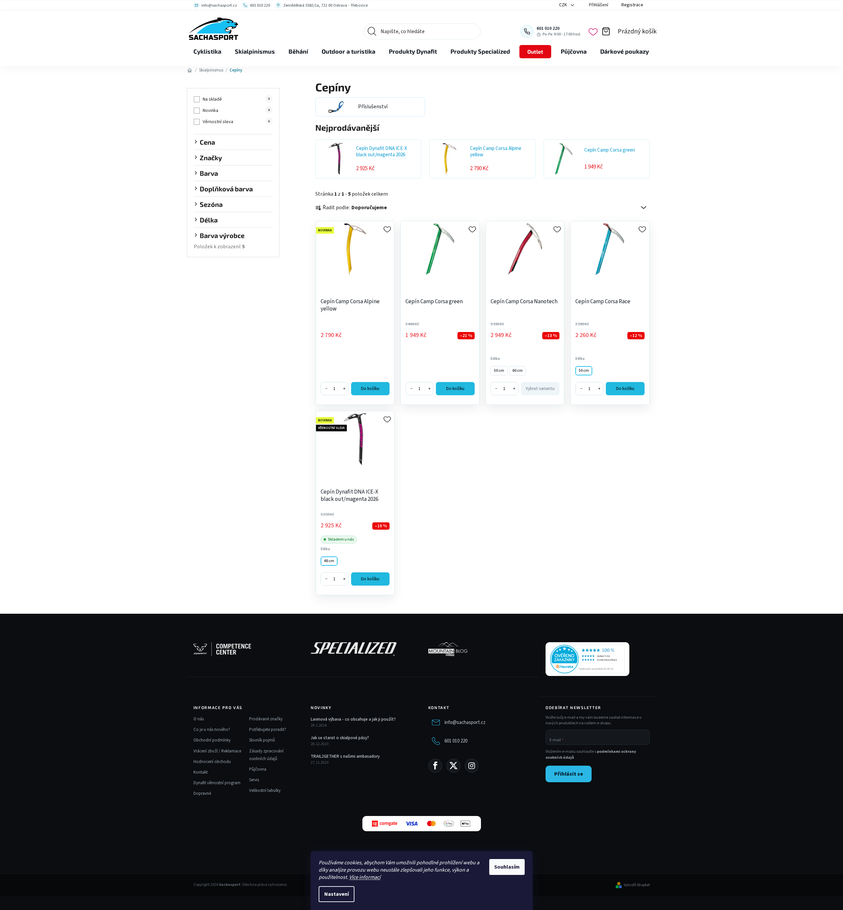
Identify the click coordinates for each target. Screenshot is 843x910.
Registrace (632, 5)
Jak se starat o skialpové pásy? (340, 738)
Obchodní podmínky (212, 740)
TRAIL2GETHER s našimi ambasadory (345, 756)
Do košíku (370, 389)
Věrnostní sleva (236, 122)
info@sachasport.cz (465, 722)
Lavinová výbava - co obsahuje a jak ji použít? (353, 719)
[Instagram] (472, 766)
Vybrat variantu (540, 389)
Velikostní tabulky (265, 790)
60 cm (517, 370)
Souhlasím (507, 867)
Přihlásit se (568, 774)
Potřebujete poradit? (267, 730)
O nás (198, 719)
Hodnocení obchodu (212, 762)
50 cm (499, 370)
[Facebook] (435, 766)
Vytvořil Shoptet (637, 885)
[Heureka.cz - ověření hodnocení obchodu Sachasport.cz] (587, 659)
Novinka (236, 110)
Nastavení (336, 894)
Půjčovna (257, 769)
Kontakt (200, 772)
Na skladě (236, 99)
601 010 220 (456, 741)
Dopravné (202, 793)
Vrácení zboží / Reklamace (217, 751)
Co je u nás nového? (211, 730)
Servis (254, 780)
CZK (563, 5)
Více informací (365, 877)
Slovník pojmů (262, 740)
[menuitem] (207, 52)
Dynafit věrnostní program (216, 783)
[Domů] (190, 70)
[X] (453, 766)
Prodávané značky (266, 719)
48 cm (329, 561)
